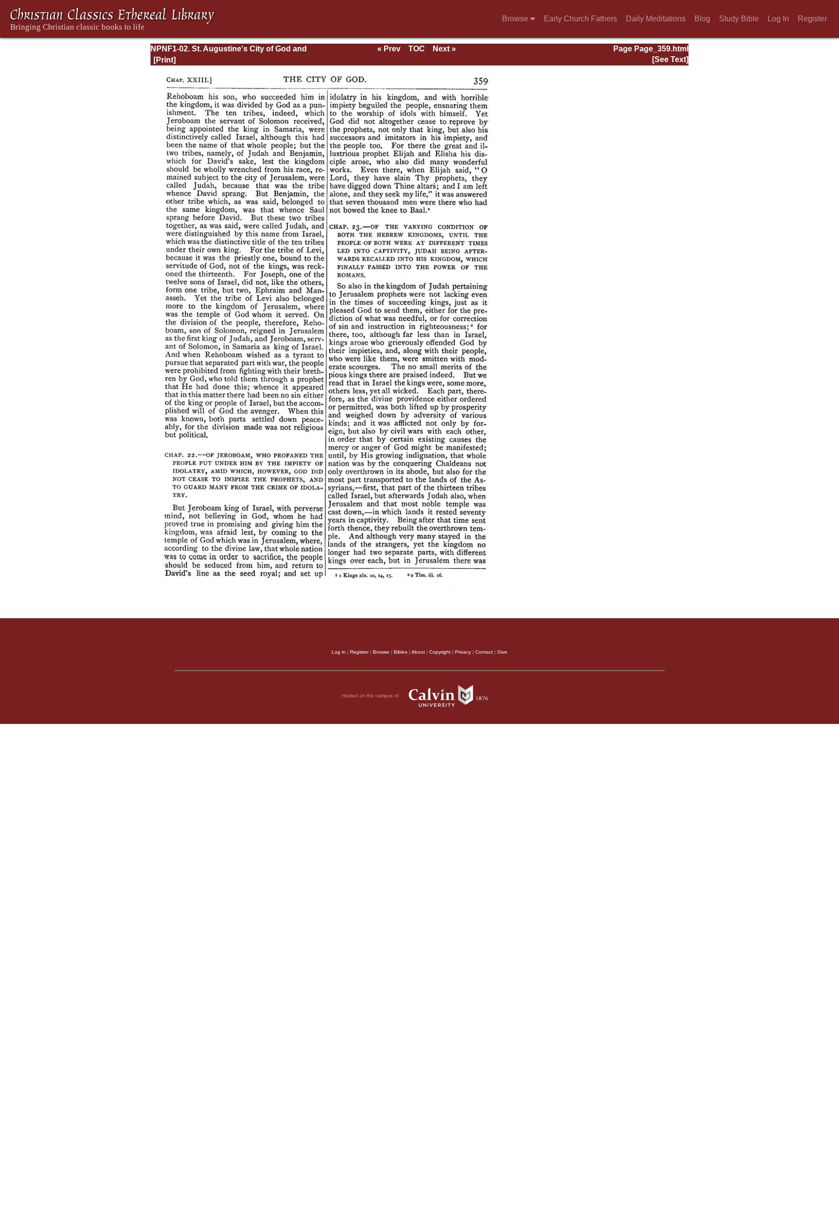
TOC (416, 49)
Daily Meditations (656, 19)
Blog (702, 19)
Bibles (400, 652)
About (418, 652)
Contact (484, 652)
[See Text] (670, 59)
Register (812, 19)
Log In (778, 19)
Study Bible (739, 19)
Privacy (463, 652)
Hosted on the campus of (371, 695)
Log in (339, 652)
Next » (444, 49)
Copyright (440, 652)
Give (502, 652)
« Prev (389, 49)
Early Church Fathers (580, 19)
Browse (516, 19)
